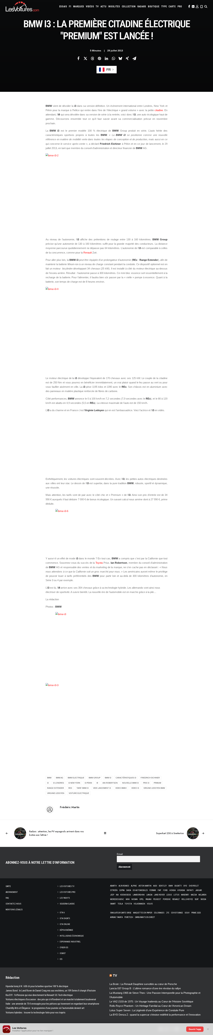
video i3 (135, 788)
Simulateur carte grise (120, 913)
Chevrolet (194, 886)
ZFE (167, 913)
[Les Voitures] (22, 6)
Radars (141, 6)
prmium (157, 783)
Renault (87, 252)
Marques (78, 6)
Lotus (176, 895)
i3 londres (58, 783)
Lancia (149, 895)
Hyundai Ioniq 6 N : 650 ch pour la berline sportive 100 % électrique (37, 986)
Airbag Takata (116, 917)
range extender (55, 788)
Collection (129, 6)
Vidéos (90, 6)
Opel (141, 899)
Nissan (134, 899)
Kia (117, 895)
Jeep (112, 895)
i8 (97, 783)
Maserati (185, 895)
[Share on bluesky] (120, 58)
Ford (165, 890)
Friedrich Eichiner (150, 778)
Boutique (153, 6)
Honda (172, 890)
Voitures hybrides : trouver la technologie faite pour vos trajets (35, 1012)
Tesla (120, 904)
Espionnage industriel (70, 942)
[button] (189, 6)
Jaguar (198, 890)
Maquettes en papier (142, 913)
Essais (63, 6)
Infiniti (190, 890)
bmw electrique (76, 778)
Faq (7, 898)
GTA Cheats (65, 918)
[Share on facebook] (78, 58)
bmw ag (59, 778)
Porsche (167, 899)
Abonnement (12, 892)
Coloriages (159, 913)
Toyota (99, 562)
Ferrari (152, 890)
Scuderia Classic (67, 904)
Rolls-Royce (187, 899)
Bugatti (178, 886)
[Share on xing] (127, 58)
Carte (8, 886)
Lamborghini (139, 895)
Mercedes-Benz (117, 899)
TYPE (164, 6)
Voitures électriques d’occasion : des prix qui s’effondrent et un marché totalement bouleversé (51, 999)
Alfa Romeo (124, 886)
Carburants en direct (145, 917)
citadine (159, 110)
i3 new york (74, 783)
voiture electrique (79, 793)
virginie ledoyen (55, 793)
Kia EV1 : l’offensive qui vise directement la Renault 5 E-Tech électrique (39, 995)
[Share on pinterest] (99, 58)
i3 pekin (88, 783)
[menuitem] (63, 6)
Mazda (194, 895)
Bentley (163, 886)
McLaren (202, 895)
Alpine (134, 886)
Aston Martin (145, 886)
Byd (185, 886)
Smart (113, 904)
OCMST (63, 953)
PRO (180, 6)
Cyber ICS (64, 947)
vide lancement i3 (102, 788)
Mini (128, 899)
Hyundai (181, 890)
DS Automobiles (140, 890)
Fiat (159, 890)
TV (97, 6)
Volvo (150, 904)
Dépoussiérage (66, 930)
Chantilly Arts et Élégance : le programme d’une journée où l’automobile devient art (45, 1008)
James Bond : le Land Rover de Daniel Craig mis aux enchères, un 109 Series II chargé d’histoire (51, 990)
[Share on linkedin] (106, 58)
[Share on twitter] (85, 58)
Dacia (128, 890)
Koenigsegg (125, 895)
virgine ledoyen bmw (154, 788)
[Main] (106, 833)
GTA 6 (62, 912)
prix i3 (146, 783)
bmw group (94, 778)
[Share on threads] (92, 58)
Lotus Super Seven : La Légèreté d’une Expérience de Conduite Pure (146, 1010)
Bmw (171, 886)
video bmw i (121, 788)
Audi (155, 886)
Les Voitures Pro (67, 892)
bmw (49, 778)
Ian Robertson (110, 783)
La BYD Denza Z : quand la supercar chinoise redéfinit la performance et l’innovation (155, 1014)
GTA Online (65, 924)
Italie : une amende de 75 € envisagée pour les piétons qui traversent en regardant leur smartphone (52, 1003)
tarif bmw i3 (83, 788)
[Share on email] (134, 58)
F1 (70, 6)
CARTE (172, 6)
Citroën (113, 890)
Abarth (113, 886)
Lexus (169, 895)
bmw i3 (108, 778)
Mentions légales (14, 909)
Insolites (114, 6)
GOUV (187, 913)
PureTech (128, 917)
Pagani (148, 899)
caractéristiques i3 (126, 778)
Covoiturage (177, 913)
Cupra (121, 890)
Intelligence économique (72, 936)
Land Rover (159, 895)
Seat (197, 899)
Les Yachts (65, 898)
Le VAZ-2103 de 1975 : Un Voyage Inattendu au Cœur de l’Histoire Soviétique (151, 1001)
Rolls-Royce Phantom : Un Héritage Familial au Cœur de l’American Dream (150, 1005)
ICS (61, 959)
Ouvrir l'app (195, 1029)
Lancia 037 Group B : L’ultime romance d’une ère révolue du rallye (145, 988)
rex (70, 788)
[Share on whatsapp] (113, 58)
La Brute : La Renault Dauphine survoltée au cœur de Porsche (143, 984)
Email (120, 854)
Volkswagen (139, 904)
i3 (48, 783)
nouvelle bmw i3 (130, 783)
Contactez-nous (13, 904)
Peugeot (157, 899)
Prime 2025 (196, 913)
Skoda (203, 899)
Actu (103, 6)
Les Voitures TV (67, 886)
